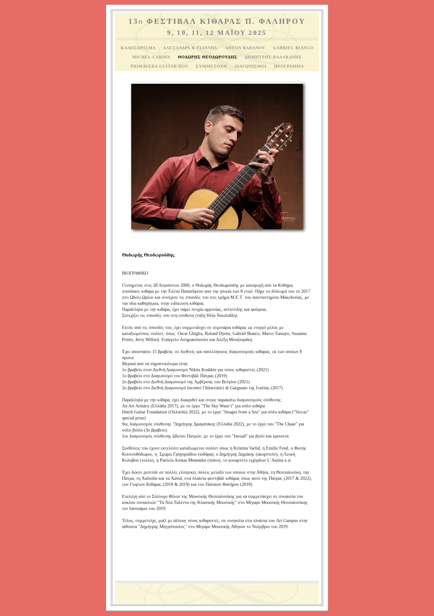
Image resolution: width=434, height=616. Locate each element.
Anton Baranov (246, 48)
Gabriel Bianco (293, 48)
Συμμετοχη (212, 66)
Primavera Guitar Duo (160, 66)
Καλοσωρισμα (139, 48)
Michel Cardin (152, 57)
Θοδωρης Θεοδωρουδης (208, 57)
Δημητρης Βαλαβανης (273, 57)
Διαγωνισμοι (251, 66)
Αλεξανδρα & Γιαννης (191, 48)
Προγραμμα (289, 66)
